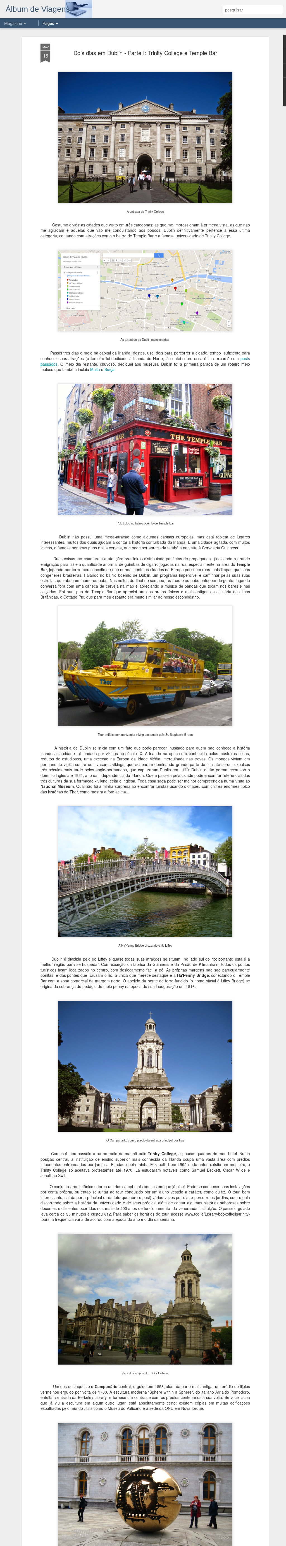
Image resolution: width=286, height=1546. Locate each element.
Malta (95, 369)
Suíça (109, 369)
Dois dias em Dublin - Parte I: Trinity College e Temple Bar (145, 53)
